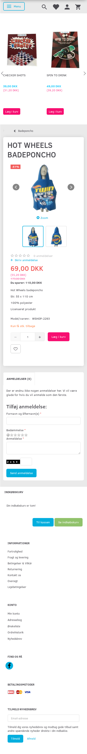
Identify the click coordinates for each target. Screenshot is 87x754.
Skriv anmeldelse (26, 260)
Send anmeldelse (21, 473)
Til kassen (43, 522)
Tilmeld (15, 738)
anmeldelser (43, 256)
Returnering (15, 569)
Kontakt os (14, 575)
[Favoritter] (55, 6)
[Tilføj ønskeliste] (16, 348)
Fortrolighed (15, 551)
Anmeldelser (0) (19, 379)
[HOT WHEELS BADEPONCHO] (43, 187)
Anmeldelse (14, 438)
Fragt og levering (18, 557)
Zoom (44, 218)
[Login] (67, 6)
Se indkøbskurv (68, 522)
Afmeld (31, 738)
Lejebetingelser (17, 587)
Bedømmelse (14, 430)
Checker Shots (14, 75)
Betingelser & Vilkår (20, 563)
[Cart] (78, 6)
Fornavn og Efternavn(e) (22, 414)
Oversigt (13, 581)
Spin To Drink (57, 75)
